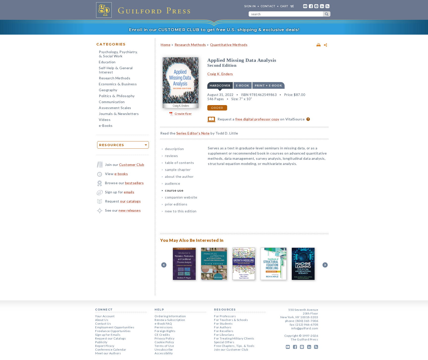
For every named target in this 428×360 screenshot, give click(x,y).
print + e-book (268, 85)
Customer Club (131, 164)
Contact (268, 6)
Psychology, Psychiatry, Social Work (118, 54)
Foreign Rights (165, 331)
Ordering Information (170, 316)
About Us (101, 320)
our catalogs (130, 201)
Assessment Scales (115, 108)
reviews (171, 156)
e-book (242, 85)
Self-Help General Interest (116, 70)
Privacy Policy (164, 338)
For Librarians (224, 335)
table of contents (179, 162)
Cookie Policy (164, 342)
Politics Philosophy (117, 96)
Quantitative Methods (228, 45)
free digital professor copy (257, 119)
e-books (121, 174)
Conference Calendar (110, 349)
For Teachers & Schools (231, 320)
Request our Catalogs (110, 338)
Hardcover (220, 85)
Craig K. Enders (220, 74)
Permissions (164, 327)
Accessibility (164, 353)
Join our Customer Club (231, 349)
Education (107, 62)
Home (165, 45)
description (174, 149)
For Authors (223, 327)
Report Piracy (104, 346)
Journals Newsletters (119, 114)
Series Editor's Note (193, 133)
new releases (130, 210)
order (217, 108)
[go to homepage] (144, 10)
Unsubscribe (164, 349)
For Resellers (224, 331)
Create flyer (183, 113)
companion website (181, 197)
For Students (223, 323)
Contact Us (103, 323)
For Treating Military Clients (234, 338)
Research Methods (114, 78)
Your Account (104, 316)
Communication (112, 102)
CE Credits (162, 335)
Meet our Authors (108, 353)
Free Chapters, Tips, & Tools (234, 346)
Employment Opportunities (114, 327)
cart (284, 6)
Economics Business (118, 84)
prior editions (176, 204)
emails (129, 192)
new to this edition (181, 211)
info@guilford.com (304, 328)
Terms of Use (164, 346)
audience (172, 183)
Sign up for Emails (107, 335)
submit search (326, 14)
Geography (108, 90)
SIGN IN (250, 6)
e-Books (106, 125)
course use (174, 190)
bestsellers (134, 183)
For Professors (225, 316)
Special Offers (224, 342)
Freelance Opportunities (113, 331)
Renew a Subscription (170, 320)
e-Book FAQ (163, 323)
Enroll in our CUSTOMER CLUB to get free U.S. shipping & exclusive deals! (214, 29)
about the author (179, 176)
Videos (104, 119)
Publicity (101, 342)
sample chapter (177, 169)
